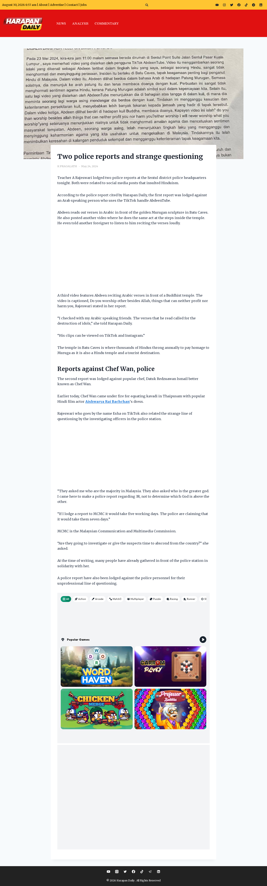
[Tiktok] (246, 5)
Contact (72, 5)
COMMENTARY (107, 23)
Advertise (57, 5)
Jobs (83, 5)
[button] (147, 5)
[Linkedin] (158, 871)
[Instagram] (224, 5)
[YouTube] (108, 871)
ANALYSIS (80, 23)
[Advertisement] (133, 262)
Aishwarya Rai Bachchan (107, 401)
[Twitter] (232, 5)
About (43, 5)
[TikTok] (142, 871)
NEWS (61, 23)
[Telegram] (254, 5)
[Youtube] (217, 5)
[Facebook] (239, 5)
